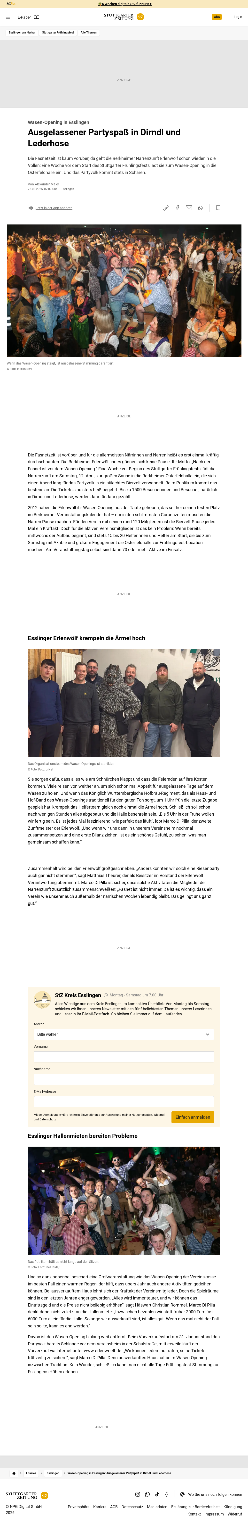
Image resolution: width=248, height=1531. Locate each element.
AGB (114, 1507)
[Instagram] (138, 1494)
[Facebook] (167, 1494)
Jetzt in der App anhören (54, 208)
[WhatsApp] (147, 1494)
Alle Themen (89, 32)
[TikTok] (157, 1494)
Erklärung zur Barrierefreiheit (195, 1507)
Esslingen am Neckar (22, 32)
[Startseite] (14, 1473)
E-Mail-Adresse (45, 1091)
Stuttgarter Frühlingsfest (58, 32)
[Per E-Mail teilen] (189, 208)
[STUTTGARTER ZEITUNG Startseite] (124, 16)
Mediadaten (157, 1507)
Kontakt (194, 1514)
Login (238, 17)
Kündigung (233, 1507)
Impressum (214, 1514)
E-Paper (24, 17)
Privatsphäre (78, 1507)
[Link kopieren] (166, 208)
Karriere (99, 1507)
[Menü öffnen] (8, 17)
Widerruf (235, 1514)
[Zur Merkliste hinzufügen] (216, 208)
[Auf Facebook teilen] (177, 208)
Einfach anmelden (193, 1117)
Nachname (42, 1069)
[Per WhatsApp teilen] (200, 208)
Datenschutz (132, 1507)
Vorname (40, 1047)
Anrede (39, 1024)
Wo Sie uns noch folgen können (215, 1494)
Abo (217, 17)
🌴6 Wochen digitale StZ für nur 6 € (125, 4)
